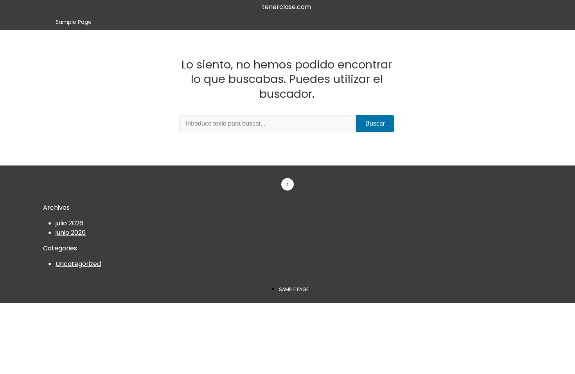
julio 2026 (69, 223)
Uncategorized (78, 263)
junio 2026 (71, 232)
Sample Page (74, 22)
